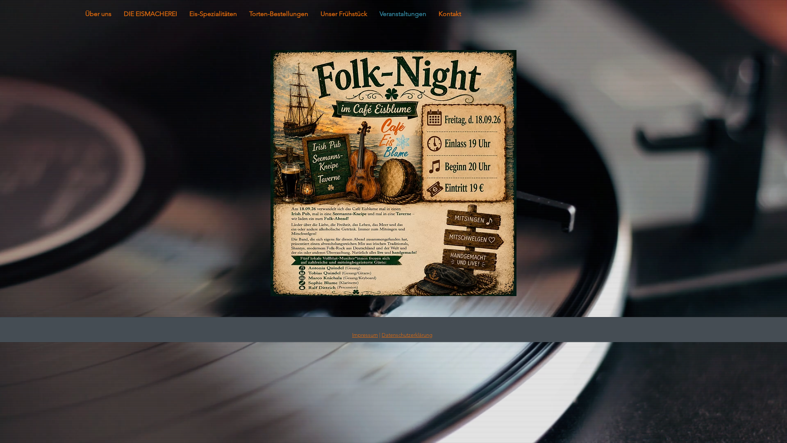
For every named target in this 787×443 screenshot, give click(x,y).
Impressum (365, 335)
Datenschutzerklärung (407, 335)
